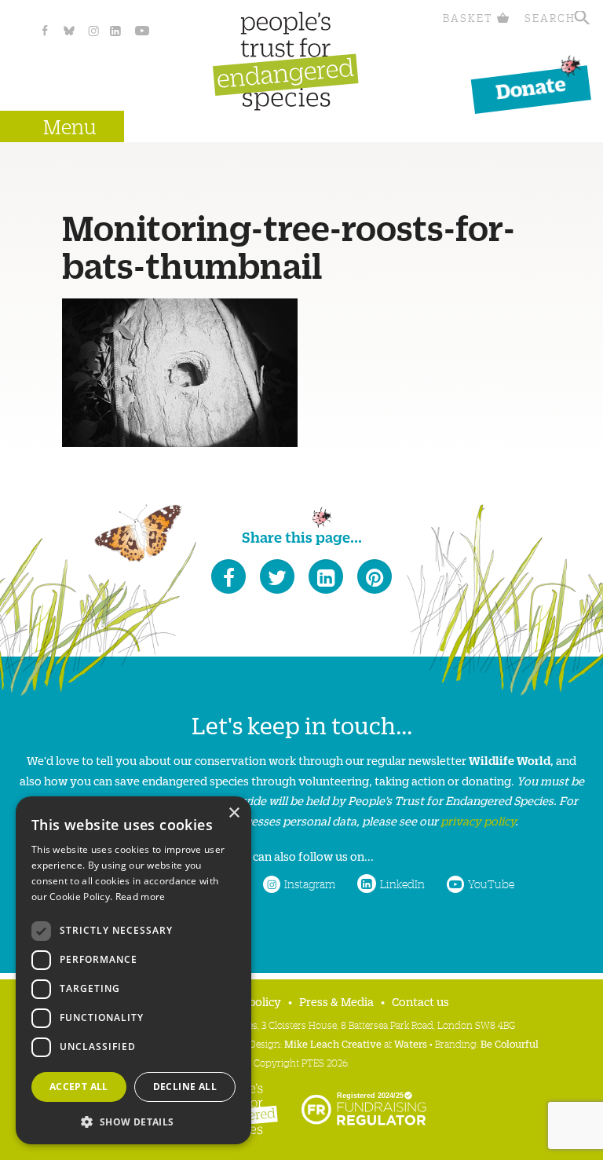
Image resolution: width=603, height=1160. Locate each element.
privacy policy (477, 820)
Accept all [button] (78, 1086)
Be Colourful (510, 1043)
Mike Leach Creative (333, 1043)
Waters (410, 1043)
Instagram (309, 883)
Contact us (420, 1001)
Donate (531, 86)
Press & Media (336, 1001)
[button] (133, 1120)
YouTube (491, 883)
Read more (140, 896)
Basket (468, 17)
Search (550, 17)
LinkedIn (402, 883)
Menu (70, 126)
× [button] (233, 813)
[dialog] (133, 970)
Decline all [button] (185, 1086)
